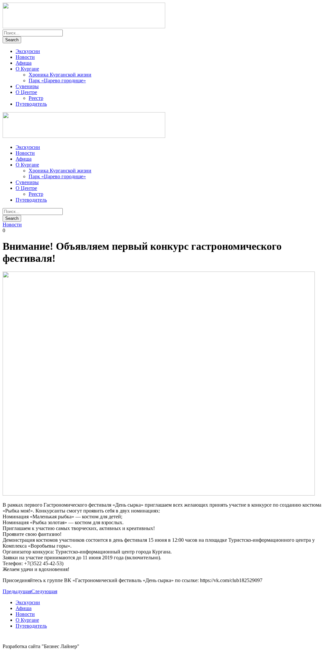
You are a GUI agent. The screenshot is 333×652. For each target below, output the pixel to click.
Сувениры (27, 86)
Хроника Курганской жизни (60, 74)
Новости (25, 57)
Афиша (24, 63)
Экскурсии (28, 51)
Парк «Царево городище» (57, 80)
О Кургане (27, 69)
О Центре (26, 92)
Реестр (36, 98)
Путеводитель (31, 104)
